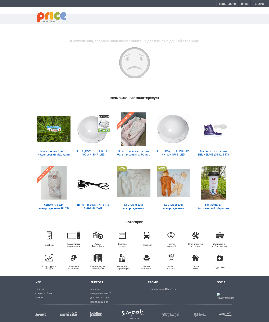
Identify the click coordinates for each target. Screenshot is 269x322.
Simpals (133, 311)
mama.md (170, 314)
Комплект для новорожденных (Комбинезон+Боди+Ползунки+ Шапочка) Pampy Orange (173, 206)
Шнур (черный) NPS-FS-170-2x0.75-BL (93, 206)
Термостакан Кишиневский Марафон (214, 206)
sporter (224, 313)
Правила (95, 289)
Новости (39, 297)
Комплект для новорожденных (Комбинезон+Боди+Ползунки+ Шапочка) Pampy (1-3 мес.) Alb (133, 206)
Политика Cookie (99, 302)
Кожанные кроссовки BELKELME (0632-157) (213, 152)
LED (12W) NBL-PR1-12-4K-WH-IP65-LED (173, 152)
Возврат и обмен (44, 293)
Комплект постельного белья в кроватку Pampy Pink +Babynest (133, 152)
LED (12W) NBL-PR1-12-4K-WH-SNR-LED (93, 152)
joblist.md (96, 314)
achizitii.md (68, 314)
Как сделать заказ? (100, 293)
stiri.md (200, 315)
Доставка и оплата (100, 297)
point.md (40, 314)
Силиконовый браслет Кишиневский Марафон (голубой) (54, 152)
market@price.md (168, 289)
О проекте (40, 289)
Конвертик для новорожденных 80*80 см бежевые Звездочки (53, 206)
